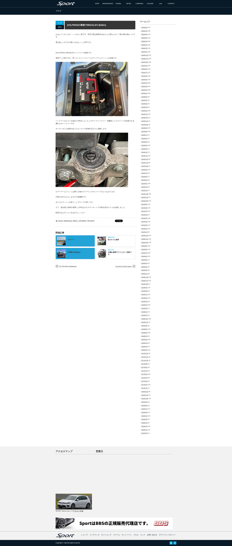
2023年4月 (144, 145)
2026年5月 (144, 38)
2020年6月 (144, 256)
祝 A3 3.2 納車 (113, 240)
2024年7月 (144, 100)
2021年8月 (144, 208)
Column (60, 221)
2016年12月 (144, 391)
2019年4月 (144, 305)
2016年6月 (144, 412)
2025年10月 (144, 62)
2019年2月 (144, 312)
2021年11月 (144, 197)
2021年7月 (144, 211)
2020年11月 (144, 239)
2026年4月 (144, 41)
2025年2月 (144, 90)
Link (160, 3)
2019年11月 (144, 280)
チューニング (106, 535)
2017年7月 (144, 371)
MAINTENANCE (107, 3)
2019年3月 (144, 308)
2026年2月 (144, 48)
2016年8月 (144, 405)
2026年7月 (144, 31)
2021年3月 (144, 225)
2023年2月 (144, 152)
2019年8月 (144, 291)
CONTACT (171, 3)
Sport (66, 543)
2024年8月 (144, 97)
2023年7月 (144, 135)
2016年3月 (144, 422)
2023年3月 (144, 149)
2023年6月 (144, 138)
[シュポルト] (65, 538)
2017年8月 (144, 367)
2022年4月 (144, 183)
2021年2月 (144, 228)
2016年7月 (144, 409)
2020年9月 (144, 246)
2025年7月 (144, 72)
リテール (116, 535)
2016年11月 (144, 395)
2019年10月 (144, 284)
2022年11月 (144, 162)
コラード (70, 240)
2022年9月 (144, 169)
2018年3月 (144, 343)
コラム (135, 535)
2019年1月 (144, 315)
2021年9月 (144, 204)
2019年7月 (144, 294)
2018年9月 (144, 325)
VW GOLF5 (90, 221)
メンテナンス (94, 535)
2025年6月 (144, 76)
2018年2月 (144, 346)
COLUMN (150, 3)
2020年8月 (144, 249)
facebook (174, 543)
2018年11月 (144, 322)
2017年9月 (144, 364)
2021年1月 (144, 232)
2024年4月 (144, 110)
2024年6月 (144, 103)
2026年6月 (144, 34)
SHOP (97, 3)
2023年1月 (144, 155)
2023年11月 (144, 121)
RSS (171, 543)
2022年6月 (144, 176)
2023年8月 (144, 131)
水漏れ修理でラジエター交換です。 (120, 253)
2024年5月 (144, 107)
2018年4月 (144, 339)
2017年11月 (144, 357)
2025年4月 (144, 83)
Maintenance (68, 221)
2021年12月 (144, 194)
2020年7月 (144, 253)
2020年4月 (144, 263)
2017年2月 (144, 384)
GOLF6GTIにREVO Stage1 (123, 266)
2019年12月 (144, 277)
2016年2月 (144, 426)
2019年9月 (144, 287)
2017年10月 (144, 360)
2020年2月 (144, 270)
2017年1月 (144, 388)
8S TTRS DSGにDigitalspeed (67, 266)
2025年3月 (144, 86)
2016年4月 (144, 419)
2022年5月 (144, 180)
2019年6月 (144, 298)
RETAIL (128, 3)
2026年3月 (144, 45)
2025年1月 (144, 93)
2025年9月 (144, 65)
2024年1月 (144, 114)
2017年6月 (144, 374)
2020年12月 (144, 235)
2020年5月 (144, 259)
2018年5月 (144, 336)
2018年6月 (144, 332)
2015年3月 (144, 433)
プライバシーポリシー (167, 535)
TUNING (118, 3)
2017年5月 (144, 377)
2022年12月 (144, 159)
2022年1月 (144, 190)
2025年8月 (144, 69)
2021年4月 (144, 221)
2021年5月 (144, 218)
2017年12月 (144, 353)
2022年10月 (144, 166)
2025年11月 (144, 58)
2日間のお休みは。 (74, 252)
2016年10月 (144, 398)
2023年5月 (144, 142)
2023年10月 (144, 124)
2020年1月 (144, 273)
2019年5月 (144, 301)
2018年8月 (144, 329)
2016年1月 (144, 429)
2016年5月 (144, 416)
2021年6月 (144, 214)
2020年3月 (144, 267)
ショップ (84, 535)
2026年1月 (144, 51)
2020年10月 (144, 242)
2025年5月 (144, 79)
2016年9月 (144, 402)
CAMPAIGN (139, 3)
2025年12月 (144, 55)
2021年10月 (144, 201)
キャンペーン (127, 535)
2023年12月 (144, 117)
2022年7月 (144, 173)
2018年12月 (144, 318)
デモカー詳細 (78, 511)
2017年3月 (144, 381)
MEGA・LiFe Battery (79, 221)
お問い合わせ (152, 535)
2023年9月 (144, 128)
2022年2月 (144, 187)
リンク (142, 535)
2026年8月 (144, 27)
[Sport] (66, 5)
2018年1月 (144, 350)
